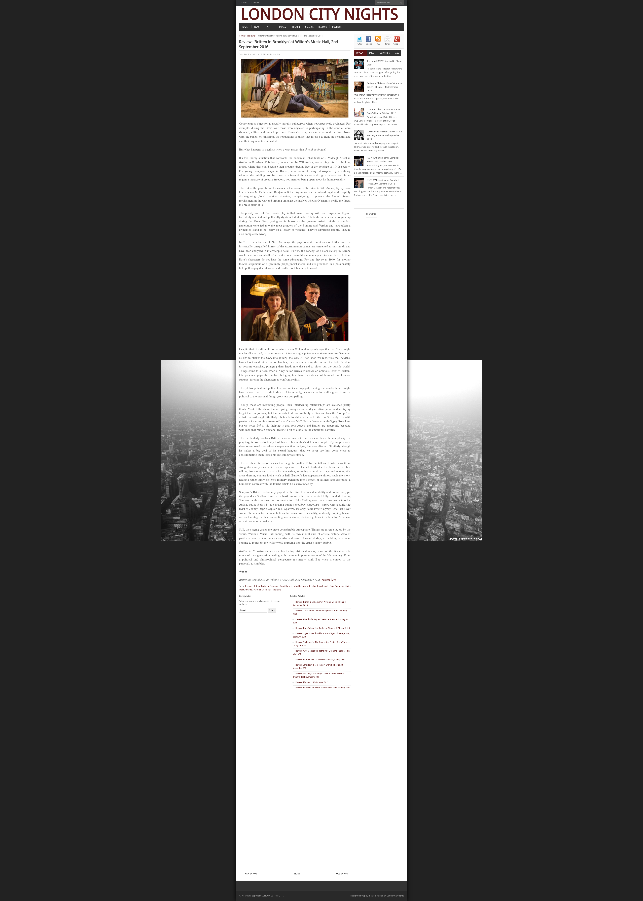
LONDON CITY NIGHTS (319, 14)
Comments (385, 53)
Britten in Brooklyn (269, 586)
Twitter (359, 44)
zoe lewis (251, 36)
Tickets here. (329, 580)
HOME (244, 27)
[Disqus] (289, 739)
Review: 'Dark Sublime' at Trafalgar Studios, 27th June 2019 (323, 628)
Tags (397, 53)
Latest (372, 53)
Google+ (397, 44)
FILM (256, 27)
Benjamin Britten (252, 586)
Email (387, 44)
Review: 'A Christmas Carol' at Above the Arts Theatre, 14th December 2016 (384, 87)
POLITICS (337, 27)
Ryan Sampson (337, 586)
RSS (378, 44)
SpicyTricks (368, 895)
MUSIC (282, 27)
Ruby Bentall (323, 586)
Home (242, 36)
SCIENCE (309, 27)
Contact (255, 2)
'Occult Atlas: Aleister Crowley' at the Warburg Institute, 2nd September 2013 (384, 135)
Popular (360, 53)
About (244, 2)
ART (269, 27)
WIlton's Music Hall (262, 590)
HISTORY (322, 27)
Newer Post (252, 874)
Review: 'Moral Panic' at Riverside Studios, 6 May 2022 (320, 659)
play (314, 586)
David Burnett (286, 586)
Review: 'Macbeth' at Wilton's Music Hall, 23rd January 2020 (323, 688)
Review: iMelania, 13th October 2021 (312, 682)
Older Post (343, 874)
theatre (248, 590)
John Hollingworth (302, 586)
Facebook (369, 44)
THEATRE (296, 27)
